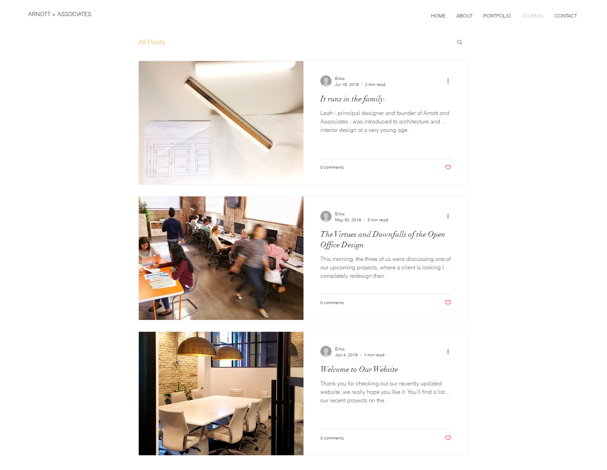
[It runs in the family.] (221, 122)
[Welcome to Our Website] (221, 393)
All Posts (151, 42)
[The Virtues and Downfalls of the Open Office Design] (221, 258)
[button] (459, 42)
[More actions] (450, 81)
